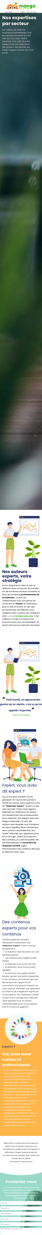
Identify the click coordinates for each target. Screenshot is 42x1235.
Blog (34, 12)
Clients (22, 12)
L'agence (29, 12)
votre (20, 616)
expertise (16, 12)
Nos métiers (9, 12)
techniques (9, 1113)
